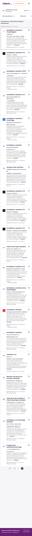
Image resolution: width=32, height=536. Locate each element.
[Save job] (29, 30)
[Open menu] (29, 3)
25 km (26, 11)
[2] (22, 468)
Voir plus (16, 45)
